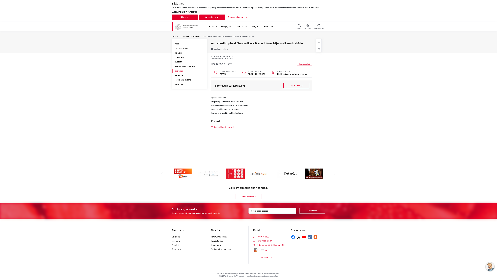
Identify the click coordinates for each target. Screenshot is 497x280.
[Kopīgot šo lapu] (318, 49)
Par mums (176, 249)
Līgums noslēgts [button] (304, 64)
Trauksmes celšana (183, 80)
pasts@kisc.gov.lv (264, 241)
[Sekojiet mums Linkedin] (310, 237)
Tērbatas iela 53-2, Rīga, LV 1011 (271, 245)
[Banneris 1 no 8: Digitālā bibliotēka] (261, 173)
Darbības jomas (181, 48)
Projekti (175, 245)
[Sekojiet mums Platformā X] (299, 237)
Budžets (178, 62)
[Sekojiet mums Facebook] (293, 237)
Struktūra (179, 75)
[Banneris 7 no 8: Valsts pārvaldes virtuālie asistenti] (209, 173)
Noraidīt (184, 17)
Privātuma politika (219, 237)
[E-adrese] (258, 250)
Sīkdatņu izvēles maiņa (221, 249)
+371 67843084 (263, 237)
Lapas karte (216, 245)
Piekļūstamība (217, 241)
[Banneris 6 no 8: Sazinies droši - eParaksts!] (183, 173)
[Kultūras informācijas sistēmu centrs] (186, 27)
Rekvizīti (178, 53)
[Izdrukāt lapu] (318, 42)
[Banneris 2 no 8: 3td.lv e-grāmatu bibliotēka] (288, 173)
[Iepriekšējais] (162, 174)
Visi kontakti (266, 257)
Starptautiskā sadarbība (185, 66)
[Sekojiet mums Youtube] (304, 237)
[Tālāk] (335, 174)
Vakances (179, 84)
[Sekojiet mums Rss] (315, 237)
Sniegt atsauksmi (248, 196)
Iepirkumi (179, 71)
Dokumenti (179, 57)
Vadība (178, 44)
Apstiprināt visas (212, 17)
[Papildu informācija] (266, 250)
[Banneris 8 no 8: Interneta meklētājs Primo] (235, 173)
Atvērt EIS (295, 85)
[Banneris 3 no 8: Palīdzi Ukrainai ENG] (314, 173)
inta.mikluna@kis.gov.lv (224, 127)
